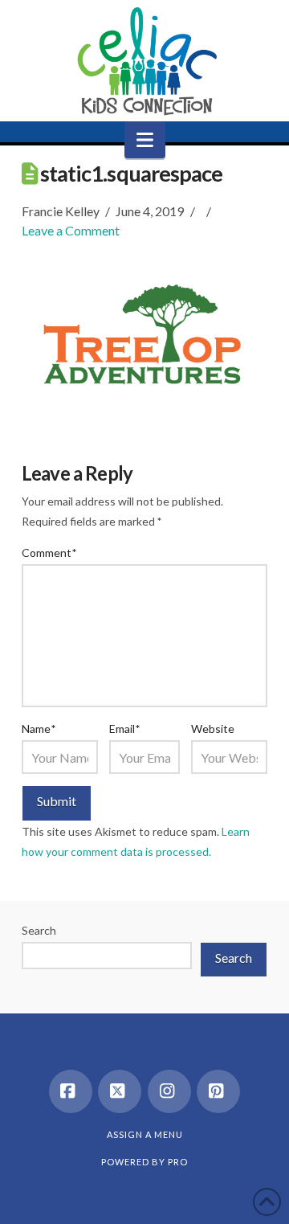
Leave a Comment (71, 230)
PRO (178, 1161)
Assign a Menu (145, 1134)
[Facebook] (70, 1091)
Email (124, 728)
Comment (49, 552)
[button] (144, 139)
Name (38, 728)
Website (212, 728)
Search (39, 930)
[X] (119, 1091)
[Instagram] (169, 1091)
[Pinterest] (218, 1091)
